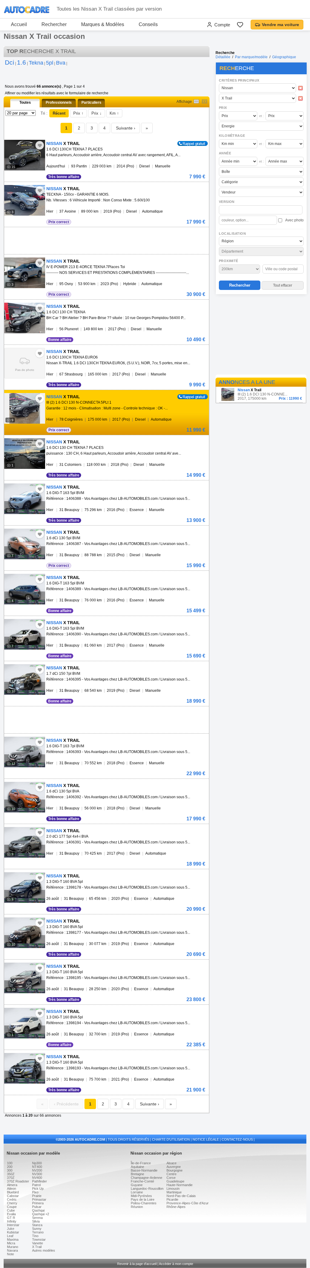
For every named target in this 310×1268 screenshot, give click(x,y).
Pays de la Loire (142, 1199)
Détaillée (223, 57)
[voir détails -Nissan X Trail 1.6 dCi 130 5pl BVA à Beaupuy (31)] (24, 797)
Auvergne (174, 1167)
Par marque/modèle (251, 57)
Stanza (37, 1225)
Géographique (284, 57)
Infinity (11, 1221)
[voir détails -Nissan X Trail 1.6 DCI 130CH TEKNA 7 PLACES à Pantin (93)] (24, 155)
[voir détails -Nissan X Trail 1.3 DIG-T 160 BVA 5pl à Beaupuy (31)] (24, 887)
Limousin (173, 1188)
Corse (171, 1177)
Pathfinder (39, 1181)
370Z (11, 1177)
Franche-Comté (142, 1181)
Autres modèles (43, 1250)
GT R (11, 1217)
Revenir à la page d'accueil (137, 1264)
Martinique (174, 1192)
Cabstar (13, 1196)
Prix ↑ (78, 113)
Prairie (36, 1196)
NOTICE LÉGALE (206, 1139)
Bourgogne (175, 1170)
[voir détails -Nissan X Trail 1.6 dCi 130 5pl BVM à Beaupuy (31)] (24, 544)
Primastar (39, 1199)
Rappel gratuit (189, 143)
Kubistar (13, 1232)
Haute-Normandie (180, 1185)
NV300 (37, 1174)
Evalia (11, 1214)
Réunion (137, 1207)
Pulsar (36, 1207)
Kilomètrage (232, 135)
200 (9, 1167)
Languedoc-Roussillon (147, 1188)
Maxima (12, 1239)
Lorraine (137, 1192)
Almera (12, 1185)
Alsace (171, 1163)
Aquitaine (137, 1167)
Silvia (36, 1221)
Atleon (11, 1188)
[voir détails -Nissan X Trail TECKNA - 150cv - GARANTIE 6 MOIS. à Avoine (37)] (24, 200)
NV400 (37, 1177)
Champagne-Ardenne (146, 1177)
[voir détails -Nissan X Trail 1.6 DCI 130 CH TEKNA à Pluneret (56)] (24, 318)
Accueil (19, 24)
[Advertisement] (261, 335)
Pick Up (38, 1188)
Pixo (35, 1192)
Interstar (13, 1225)
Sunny (36, 1228)
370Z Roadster (18, 1181)
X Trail (36, 1247)
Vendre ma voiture (280, 24)
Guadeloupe (175, 1181)
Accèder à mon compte (176, 1264)
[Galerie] (204, 101)
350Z (11, 1174)
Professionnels (59, 102)
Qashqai (38, 1210)
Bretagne (137, 1174)
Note (10, 1254)
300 (9, 1170)
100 (9, 1163)
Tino (35, 1236)
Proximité (228, 261)
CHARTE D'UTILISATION (171, 1139)
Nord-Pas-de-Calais (181, 1196)
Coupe (12, 1207)
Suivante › (125, 128)
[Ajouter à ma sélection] (39, 145)
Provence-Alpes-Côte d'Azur (188, 1203)
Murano (12, 1247)
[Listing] (196, 101)
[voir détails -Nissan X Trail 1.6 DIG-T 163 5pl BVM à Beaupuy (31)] (24, 498)
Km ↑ (114, 113)
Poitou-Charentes (144, 1203)
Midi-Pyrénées (141, 1196)
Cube (11, 1210)
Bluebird (13, 1192)
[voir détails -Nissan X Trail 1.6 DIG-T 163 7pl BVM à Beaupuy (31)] (24, 752)
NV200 (37, 1170)
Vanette (37, 1243)
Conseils (148, 24)
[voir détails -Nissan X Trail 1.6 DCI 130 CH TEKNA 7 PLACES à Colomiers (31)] (24, 453)
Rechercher (54, 24)
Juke (10, 1228)
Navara (12, 1250)
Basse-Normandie (144, 1170)
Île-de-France (141, 1163)
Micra (11, 1243)
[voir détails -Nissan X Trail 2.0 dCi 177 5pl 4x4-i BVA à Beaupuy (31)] (24, 842)
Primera (38, 1203)
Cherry (12, 1203)
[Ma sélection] (240, 24)
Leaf (10, 1236)
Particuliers (91, 102)
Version (227, 201)
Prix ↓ (96, 113)
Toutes (25, 102)
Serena (37, 1217)
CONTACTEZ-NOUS (237, 1139)
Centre (171, 1174)
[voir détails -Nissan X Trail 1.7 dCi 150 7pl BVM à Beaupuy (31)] (24, 679)
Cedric (12, 1199)
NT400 (37, 1167)
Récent (59, 113)
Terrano (38, 1232)
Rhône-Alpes (176, 1207)
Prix (223, 107)
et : (261, 116)
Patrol (36, 1185)
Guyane (137, 1185)
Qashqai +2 (40, 1214)
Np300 (37, 1163)
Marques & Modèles (102, 24)
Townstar (39, 1239)
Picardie (172, 1199)
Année (225, 153)
